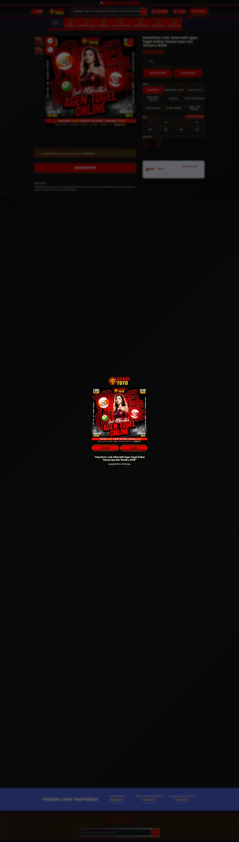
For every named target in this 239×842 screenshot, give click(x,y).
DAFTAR (105, 448)
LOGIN (133, 448)
